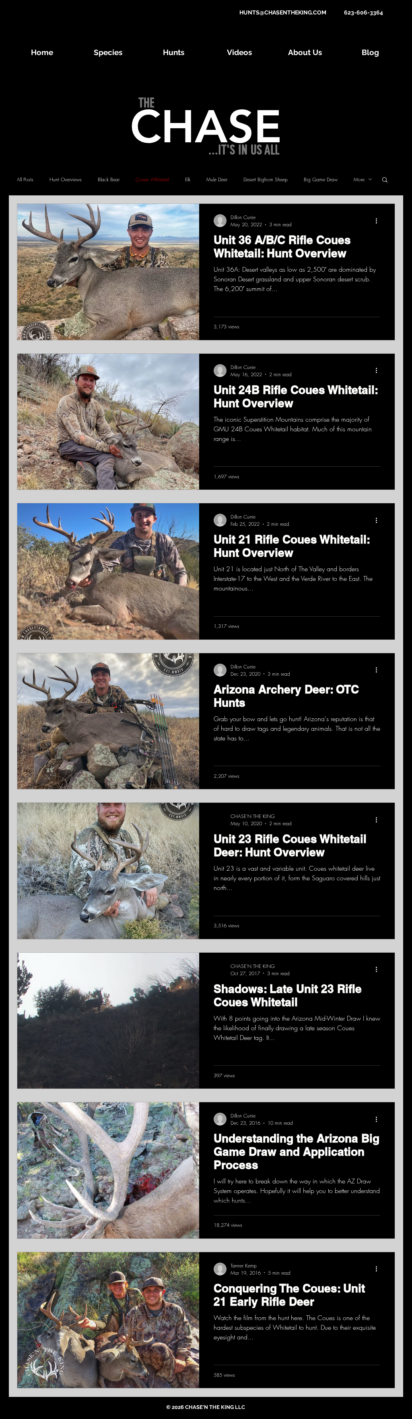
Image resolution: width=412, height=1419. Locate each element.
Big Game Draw (321, 179)
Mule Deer (216, 179)
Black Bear (108, 179)
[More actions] (379, 221)
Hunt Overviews (65, 179)
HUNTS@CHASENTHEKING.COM (282, 12)
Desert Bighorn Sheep (265, 179)
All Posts (25, 179)
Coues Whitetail (152, 179)
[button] (108, 52)
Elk (187, 179)
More (359, 179)
